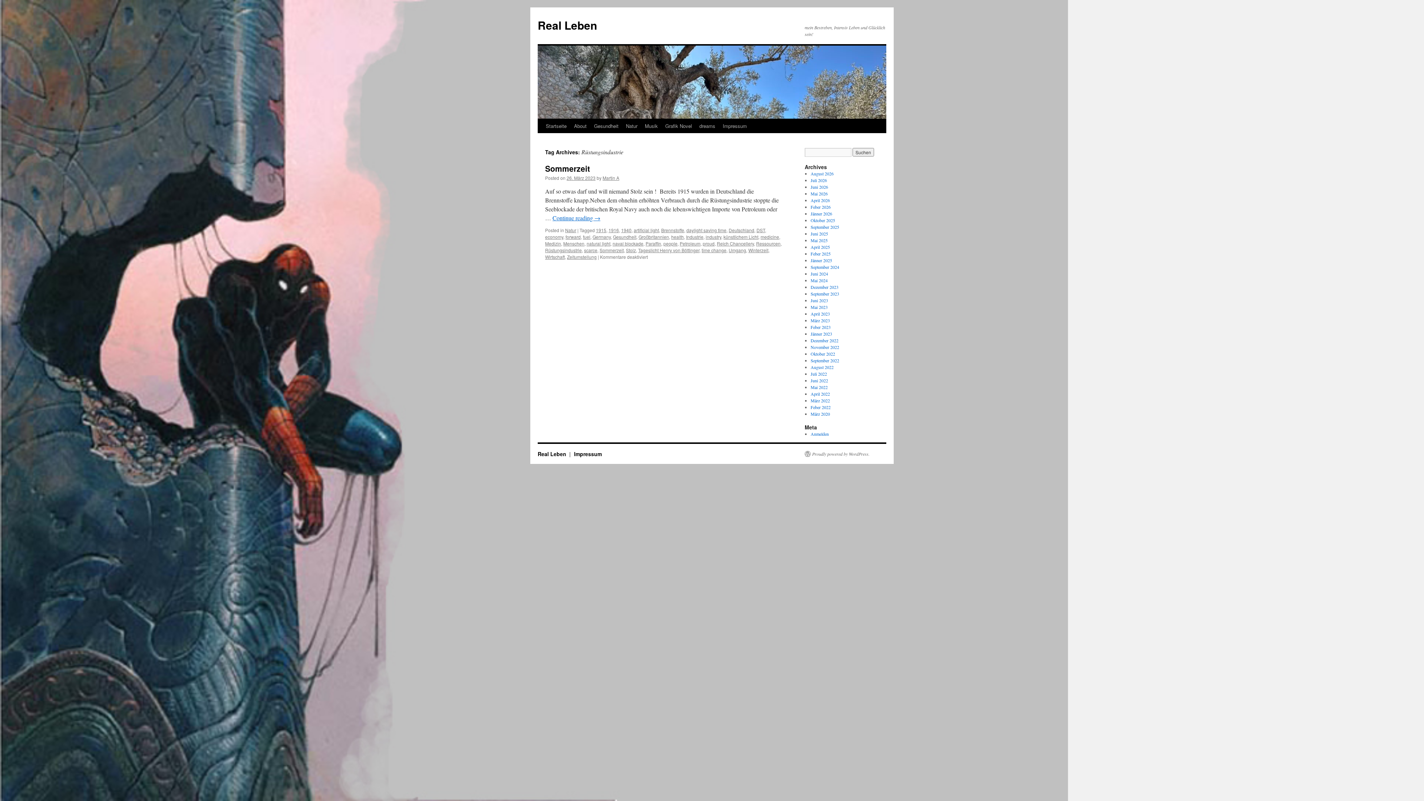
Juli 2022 (819, 374)
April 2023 (820, 314)
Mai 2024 (819, 280)
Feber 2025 (821, 254)
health (677, 237)
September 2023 (825, 294)
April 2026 (820, 200)
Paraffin (653, 243)
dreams (707, 125)
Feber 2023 (821, 327)
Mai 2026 (819, 194)
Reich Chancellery (735, 243)
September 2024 (825, 267)
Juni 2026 (819, 187)
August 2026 (822, 174)
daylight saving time (706, 230)
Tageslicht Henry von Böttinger (668, 250)
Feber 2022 (821, 407)
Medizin (553, 243)
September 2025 (825, 227)
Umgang (737, 250)
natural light (598, 243)
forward (573, 237)
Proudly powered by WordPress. (841, 454)
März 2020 (820, 414)
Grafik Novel (678, 125)
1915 (601, 230)
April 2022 (820, 394)
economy (554, 237)
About (580, 125)
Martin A (611, 178)
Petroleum (690, 243)
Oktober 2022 (823, 354)
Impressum (735, 125)
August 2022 (822, 367)
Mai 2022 (819, 387)
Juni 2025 (819, 234)
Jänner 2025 (821, 260)
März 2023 (820, 320)
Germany (602, 237)
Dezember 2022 (824, 340)
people (670, 243)
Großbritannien (654, 237)
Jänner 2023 (821, 334)
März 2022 (820, 400)
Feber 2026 (821, 207)
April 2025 (820, 247)
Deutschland (741, 230)
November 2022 (825, 347)
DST (760, 230)
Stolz (631, 250)
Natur (631, 125)
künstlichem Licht (740, 237)
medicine (770, 237)
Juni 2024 (819, 274)
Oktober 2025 (823, 220)
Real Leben (567, 25)
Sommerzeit (567, 168)
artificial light (646, 230)
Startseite (556, 125)
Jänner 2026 (821, 214)
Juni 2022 (819, 380)
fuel (586, 237)
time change (714, 250)
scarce (590, 250)
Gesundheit (606, 125)
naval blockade (628, 243)
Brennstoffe (672, 230)
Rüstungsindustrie (563, 250)
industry (713, 237)
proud (709, 243)
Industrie (694, 237)
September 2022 (825, 360)
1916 (614, 230)
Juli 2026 (819, 180)
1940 (626, 230)
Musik (651, 125)
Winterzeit (758, 250)
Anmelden (820, 434)
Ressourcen (768, 243)
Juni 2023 (819, 300)
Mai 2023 (819, 307)
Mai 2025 (819, 240)
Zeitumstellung (582, 257)
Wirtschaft (555, 257)
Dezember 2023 (824, 287)
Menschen (573, 243)
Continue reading (576, 218)
